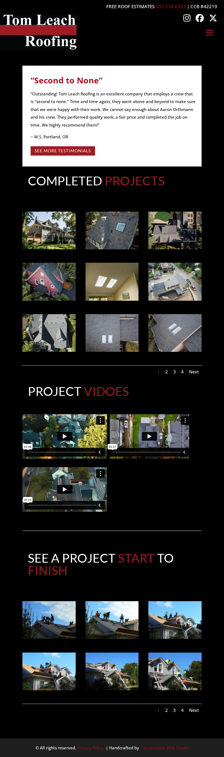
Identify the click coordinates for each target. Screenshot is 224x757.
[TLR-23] (175, 247)
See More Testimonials (63, 150)
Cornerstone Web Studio (164, 747)
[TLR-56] (175, 350)
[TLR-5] (49, 350)
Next (194, 372)
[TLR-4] (49, 247)
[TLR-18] (112, 247)
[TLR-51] (112, 350)
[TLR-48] (112, 299)
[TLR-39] (49, 299)
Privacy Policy (90, 747)
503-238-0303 (171, 6)
